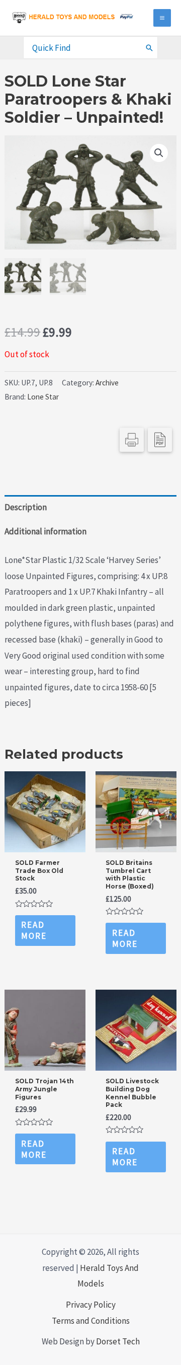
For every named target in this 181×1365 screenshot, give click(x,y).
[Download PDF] (160, 440)
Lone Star (43, 397)
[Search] (150, 47)
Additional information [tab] (45, 531)
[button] (159, 153)
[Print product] (132, 440)
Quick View (45, 842)
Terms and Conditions (91, 1320)
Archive (107, 382)
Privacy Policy (91, 1304)
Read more (34, 930)
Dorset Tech (118, 1341)
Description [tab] (26, 507)
